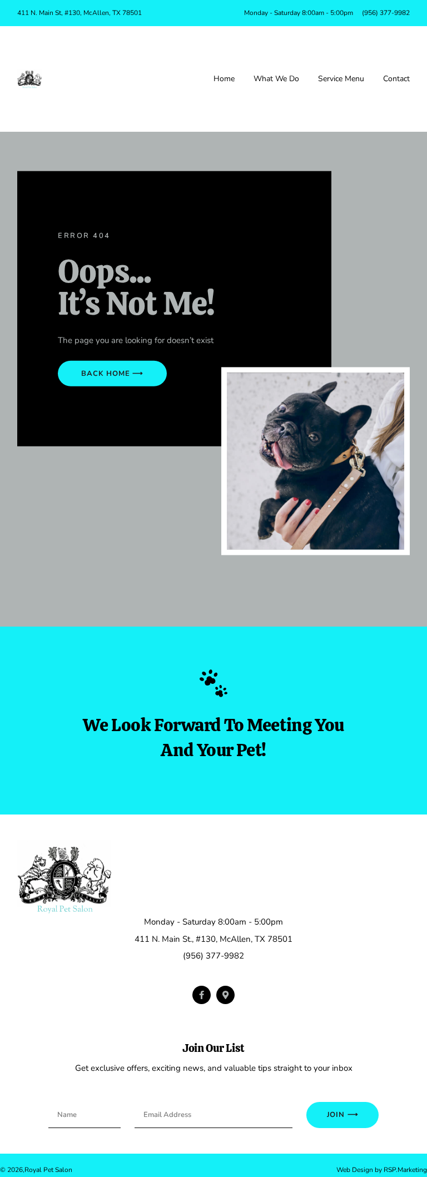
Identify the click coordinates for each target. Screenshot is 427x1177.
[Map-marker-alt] (225, 995)
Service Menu (341, 79)
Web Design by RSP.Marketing (381, 1169)
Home (224, 79)
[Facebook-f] (201, 995)
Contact (396, 79)
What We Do (276, 79)
